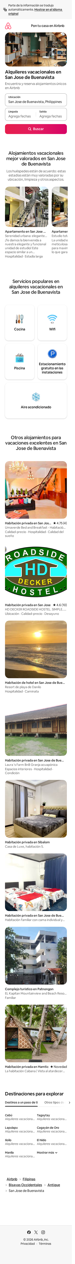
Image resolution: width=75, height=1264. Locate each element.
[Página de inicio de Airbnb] (8, 25)
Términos (45, 1244)
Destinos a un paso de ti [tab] (21, 1102)
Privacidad (28, 1244)
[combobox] (36, 101)
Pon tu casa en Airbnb (47, 26)
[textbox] (20, 116)
